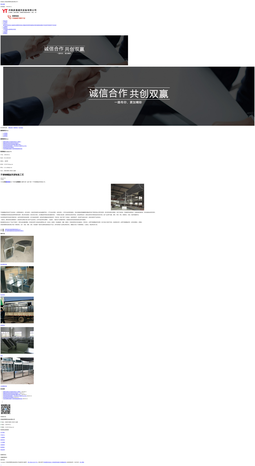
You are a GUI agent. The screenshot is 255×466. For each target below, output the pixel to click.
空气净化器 (53, 25)
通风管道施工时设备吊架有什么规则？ (12, 141)
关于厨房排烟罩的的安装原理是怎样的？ (14, 230)
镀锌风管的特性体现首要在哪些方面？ (12, 144)
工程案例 (5, 26)
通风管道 (8, 181)
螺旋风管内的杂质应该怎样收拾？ (11, 143)
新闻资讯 (5, 28)
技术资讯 (14, 29)
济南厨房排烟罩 (56, 462)
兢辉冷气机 (43, 25)
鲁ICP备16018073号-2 (33, 462)
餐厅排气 (5, 25)
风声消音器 (48, 25)
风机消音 (34, 25)
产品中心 (5, 23)
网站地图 (3, 4)
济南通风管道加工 (47, 462)
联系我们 (5, 33)
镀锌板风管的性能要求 (8, 147)
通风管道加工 (20, 25)
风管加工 (9, 25)
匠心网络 (82, 462)
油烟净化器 (14, 25)
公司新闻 (5, 29)
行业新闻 (9, 29)
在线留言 (5, 32)
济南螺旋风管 (63, 462)
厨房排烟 (30, 25)
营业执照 (3, 449)
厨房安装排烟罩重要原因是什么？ (13, 229)
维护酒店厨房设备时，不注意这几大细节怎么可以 (15, 145)
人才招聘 (5, 30)
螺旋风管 (25, 25)
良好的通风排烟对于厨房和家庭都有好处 (12, 148)
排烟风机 (38, 25)
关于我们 (5, 22)
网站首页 (5, 21)
